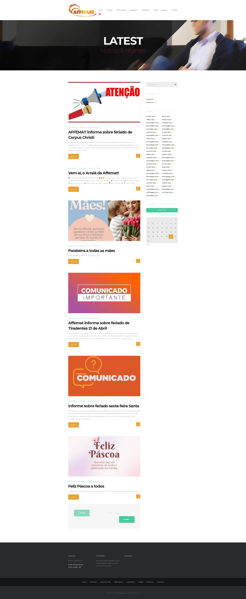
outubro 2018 (151, 180)
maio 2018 (150, 186)
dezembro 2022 (152, 126)
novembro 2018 (168, 176)
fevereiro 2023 (152, 123)
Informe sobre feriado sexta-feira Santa (103, 406)
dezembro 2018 (152, 176)
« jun (147, 244)
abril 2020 (150, 154)
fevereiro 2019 (152, 173)
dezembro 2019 (168, 157)
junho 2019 (150, 167)
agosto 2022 (151, 132)
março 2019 (166, 170)
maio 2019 (166, 167)
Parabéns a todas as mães (91, 250)
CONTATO (174, 10)
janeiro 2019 (167, 173)
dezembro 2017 (168, 189)
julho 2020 (166, 151)
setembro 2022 (168, 129)
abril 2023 (150, 119)
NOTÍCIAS (110, 10)
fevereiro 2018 (152, 189)
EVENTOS (164, 10)
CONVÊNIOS (145, 10)
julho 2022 (166, 132)
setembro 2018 (168, 180)
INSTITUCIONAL (121, 10)
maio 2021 (150, 138)
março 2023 (166, 119)
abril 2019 (150, 170)
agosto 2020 (151, 151)
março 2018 (166, 186)
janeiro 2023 (167, 123)
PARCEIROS (133, 10)
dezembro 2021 (152, 135)
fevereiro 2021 (152, 142)
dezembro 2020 (152, 145)
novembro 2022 (168, 126)
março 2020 (166, 154)
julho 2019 (166, 164)
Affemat (82, 127)
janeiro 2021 (167, 142)
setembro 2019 (168, 161)
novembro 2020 (168, 145)
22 (117, 513)
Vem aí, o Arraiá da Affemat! (93, 173)
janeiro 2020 (151, 157)
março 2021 (166, 138)
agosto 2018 (151, 183)
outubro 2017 (167, 192)
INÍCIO (101, 10)
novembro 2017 (152, 192)
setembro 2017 (152, 195)
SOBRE (155, 10)
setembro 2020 (168, 148)
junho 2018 (166, 183)
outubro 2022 (151, 129)
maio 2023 (166, 116)
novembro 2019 (152, 161)
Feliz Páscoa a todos (86, 486)
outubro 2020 (151, 148)
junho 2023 (150, 116)
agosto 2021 (167, 135)
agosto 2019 (151, 164)
